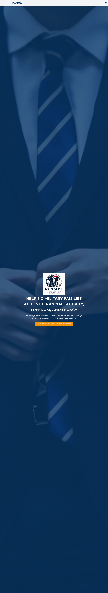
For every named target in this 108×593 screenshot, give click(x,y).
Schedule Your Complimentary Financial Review (54, 324)
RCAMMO (16, 3)
